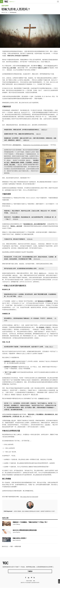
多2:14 (20, 164)
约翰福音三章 (6, 313)
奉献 (34, 580)
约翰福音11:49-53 (43, 398)
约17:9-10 (37, 259)
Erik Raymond (13, 12)
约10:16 (15, 219)
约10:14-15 (14, 213)
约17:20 (41, 268)
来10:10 (15, 275)
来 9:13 (23, 112)
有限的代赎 (18, 546)
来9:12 (28, 160)
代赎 (11, 546)
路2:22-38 (34, 394)
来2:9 (20, 296)
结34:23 (19, 394)
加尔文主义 (5, 546)
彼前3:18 (26, 140)
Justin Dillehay (16, 524)
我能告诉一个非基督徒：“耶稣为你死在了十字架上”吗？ (30, 522)
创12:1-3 (7, 394)
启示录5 (47, 424)
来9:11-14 (17, 112)
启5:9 (8, 160)
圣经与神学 (5, 5)
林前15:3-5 (42, 273)
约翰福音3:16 (24, 65)
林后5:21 (44, 129)
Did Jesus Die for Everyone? (29, 496)
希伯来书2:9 (51, 65)
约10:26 (29, 239)
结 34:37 (25, 394)
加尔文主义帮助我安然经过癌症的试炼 (25, 530)
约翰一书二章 (6, 342)
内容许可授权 (29, 580)
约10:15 (33, 244)
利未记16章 (43, 112)
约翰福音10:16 (17, 414)
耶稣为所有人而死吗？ (20, 538)
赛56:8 (13, 394)
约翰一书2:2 (49, 346)
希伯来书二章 (6, 289)
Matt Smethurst (17, 540)
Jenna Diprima (16, 532)
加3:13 (38, 134)
